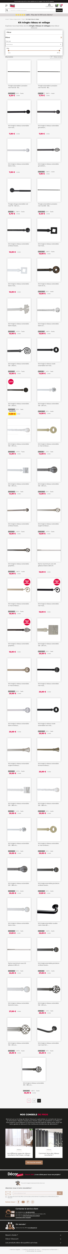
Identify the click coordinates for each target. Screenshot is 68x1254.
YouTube (23, 1202)
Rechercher (59, 10)
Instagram (32, 1202)
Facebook (18, 1202)
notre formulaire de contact (31, 1216)
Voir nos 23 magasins (48, 1)
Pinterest (28, 1202)
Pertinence (34, 44)
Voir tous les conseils (34, 1162)
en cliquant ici (32, 1227)
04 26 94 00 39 (30, 1212)
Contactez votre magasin (23, 1217)
